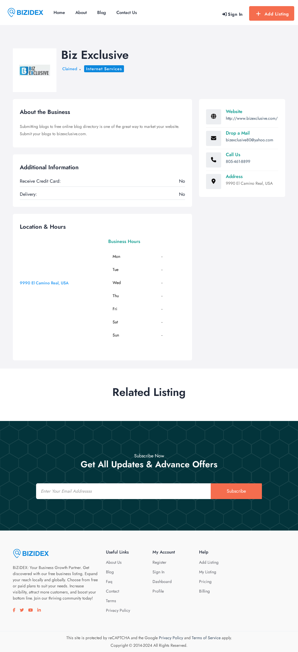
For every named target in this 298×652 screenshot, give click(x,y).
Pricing (205, 581)
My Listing (207, 572)
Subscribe (236, 491)
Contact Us (126, 12)
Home (59, 12)
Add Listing (277, 14)
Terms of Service (206, 638)
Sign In (158, 572)
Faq (109, 581)
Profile (158, 591)
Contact (112, 591)
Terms (111, 601)
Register (159, 562)
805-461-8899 (238, 161)
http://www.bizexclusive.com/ (252, 118)
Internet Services (104, 69)
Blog (101, 12)
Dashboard (162, 581)
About (81, 12)
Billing (204, 591)
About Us (114, 562)
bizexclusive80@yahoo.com (249, 140)
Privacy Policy (118, 610)
